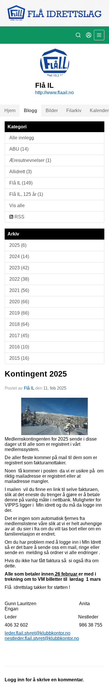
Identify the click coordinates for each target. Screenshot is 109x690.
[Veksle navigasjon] (99, 35)
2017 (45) (19, 335)
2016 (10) (19, 346)
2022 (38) (19, 279)
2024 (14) (19, 256)
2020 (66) (19, 301)
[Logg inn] (88, 35)
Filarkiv (73, 110)
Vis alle (17, 205)
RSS (18, 216)
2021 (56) (19, 290)
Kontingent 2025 (36, 374)
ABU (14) (18, 149)
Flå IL (29, 388)
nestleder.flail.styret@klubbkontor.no (42, 638)
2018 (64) (19, 324)
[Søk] (78, 35)
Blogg (30, 110)
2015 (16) (19, 358)
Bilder (52, 110)
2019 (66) (19, 313)
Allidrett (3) (20, 171)
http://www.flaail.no (54, 92)
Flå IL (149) (21, 182)
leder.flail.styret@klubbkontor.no (37, 633)
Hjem (9, 110)
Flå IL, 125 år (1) (26, 194)
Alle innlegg (21, 137)
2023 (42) (19, 267)
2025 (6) (17, 245)
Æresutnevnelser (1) (30, 160)
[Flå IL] (54, 13)
